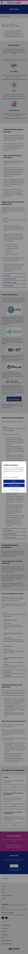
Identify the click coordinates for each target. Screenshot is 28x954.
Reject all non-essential (14, 485)
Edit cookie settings (14, 489)
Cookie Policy (15, 477)
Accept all (14, 481)
